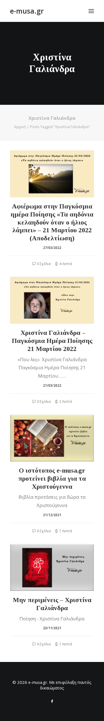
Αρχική (20, 126)
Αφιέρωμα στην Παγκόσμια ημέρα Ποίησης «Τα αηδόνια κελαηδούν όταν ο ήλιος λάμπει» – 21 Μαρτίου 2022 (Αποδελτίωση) (52, 222)
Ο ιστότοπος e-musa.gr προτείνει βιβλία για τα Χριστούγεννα (52, 478)
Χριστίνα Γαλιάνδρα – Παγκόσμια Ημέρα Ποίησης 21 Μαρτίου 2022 (52, 340)
